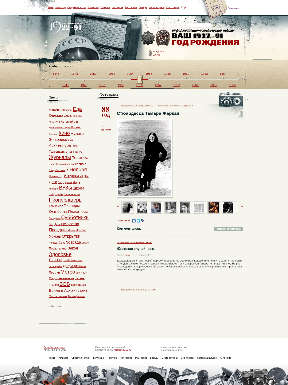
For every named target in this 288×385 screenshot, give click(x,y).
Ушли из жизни (72, 194)
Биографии (59, 260)
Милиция (53, 188)
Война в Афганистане (68, 290)
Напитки (67, 110)
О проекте (225, 358)
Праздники (59, 230)
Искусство (70, 224)
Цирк (57, 224)
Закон (73, 248)
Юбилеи (54, 284)
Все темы (56, 306)
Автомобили (69, 121)
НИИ (51, 194)
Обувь (68, 115)
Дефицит (71, 266)
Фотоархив (117, 7)
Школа (78, 188)
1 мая (62, 170)
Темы (51, 7)
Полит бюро (55, 164)
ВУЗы (65, 188)
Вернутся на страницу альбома (138, 289)
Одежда (56, 115)
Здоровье (60, 254)
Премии (54, 272)
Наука (66, 127)
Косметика (54, 122)
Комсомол (56, 205)
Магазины (56, 109)
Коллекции (92, 7)
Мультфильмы (76, 296)
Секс (62, 242)
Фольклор (60, 7)
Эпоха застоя (58, 296)
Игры (84, 176)
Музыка (77, 133)
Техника (77, 116)
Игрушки (71, 176)
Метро (68, 272)
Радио (71, 151)
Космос (76, 127)
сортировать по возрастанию (134, 242)
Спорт (61, 182)
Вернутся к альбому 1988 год (137, 105)
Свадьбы (54, 170)
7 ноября (76, 169)
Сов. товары (172, 7)
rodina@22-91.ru (122, 349)
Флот (73, 230)
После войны (58, 248)
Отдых (85, 212)
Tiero (127, 255)
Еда (77, 109)
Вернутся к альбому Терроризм (175, 105)
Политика (79, 158)
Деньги (85, 242)
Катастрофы (55, 266)
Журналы (60, 157)
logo (66, 28)
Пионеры (72, 205)
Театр (74, 146)
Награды (53, 242)
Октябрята (58, 211)
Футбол (81, 230)
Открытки (71, 236)
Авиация (53, 134)
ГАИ (51, 224)
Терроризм (105, 129)
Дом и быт (81, 272)
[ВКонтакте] (134, 221)
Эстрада (73, 242)
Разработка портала (54, 347)
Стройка (59, 194)
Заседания (55, 218)
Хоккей (55, 236)
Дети (53, 182)
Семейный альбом (207, 358)
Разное (80, 278)
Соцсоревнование (61, 278)
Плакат (74, 211)
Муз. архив (131, 7)
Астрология (68, 164)
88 (106, 111)
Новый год (56, 176)
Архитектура (60, 145)
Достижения (55, 127)
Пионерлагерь (65, 200)
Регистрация (233, 7)
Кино (64, 133)
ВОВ (64, 284)
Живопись (58, 139)
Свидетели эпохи (76, 7)
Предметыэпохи (158, 52)
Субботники (75, 217)
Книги (70, 140)
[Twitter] (138, 221)
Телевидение (58, 151)
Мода (76, 182)
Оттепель (75, 260)
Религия (80, 163)
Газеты (78, 151)
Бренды (143, 7)
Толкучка (105, 7)
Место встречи (156, 7)
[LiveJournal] (143, 221)
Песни (82, 266)
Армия (68, 182)
